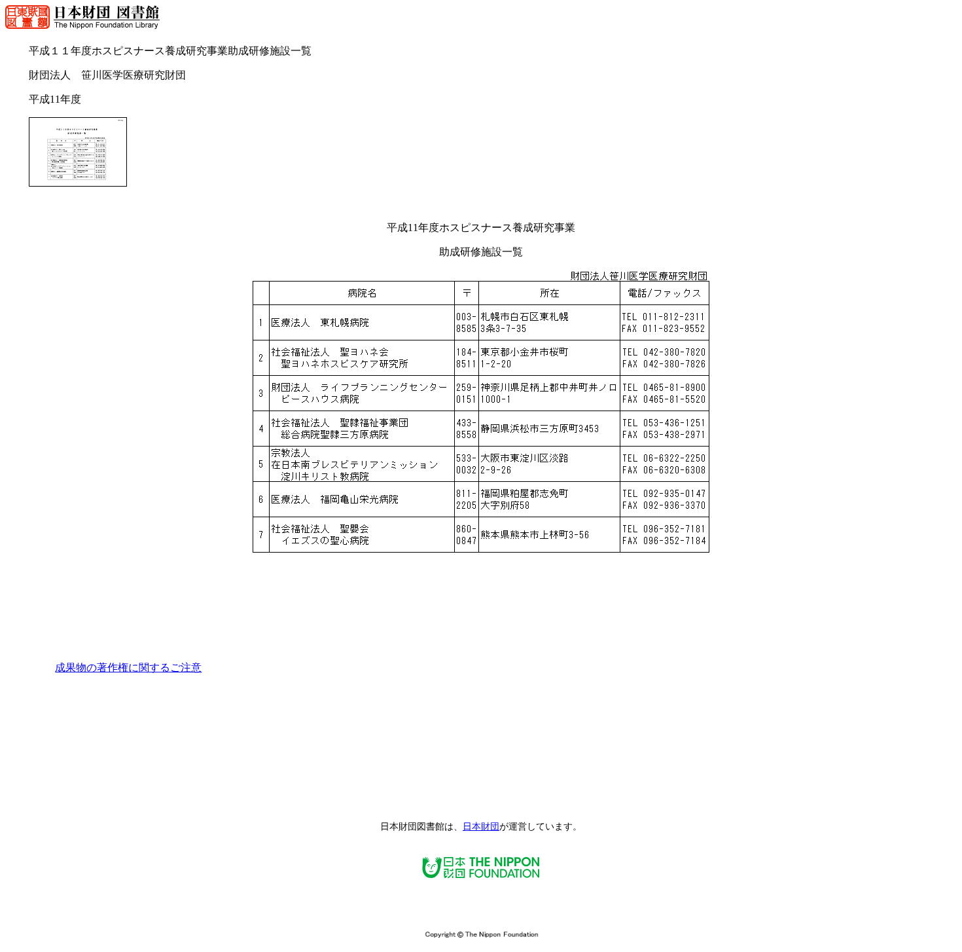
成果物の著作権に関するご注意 (128, 667)
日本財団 (481, 827)
